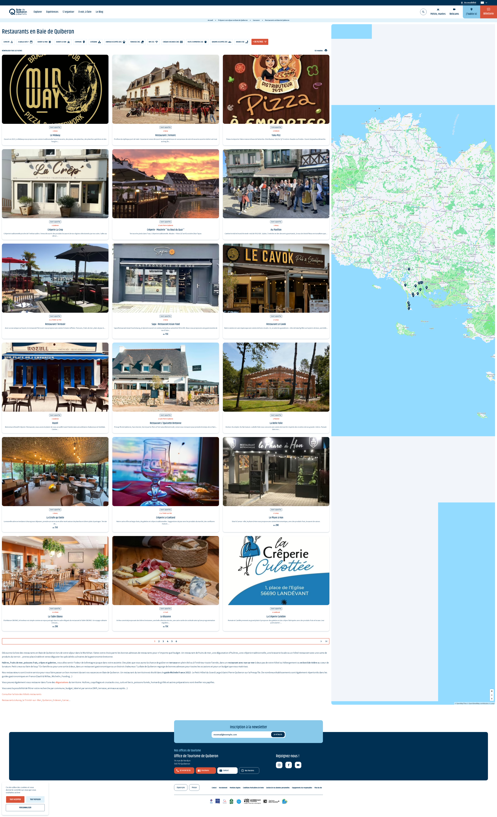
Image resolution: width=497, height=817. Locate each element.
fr (482, 3)
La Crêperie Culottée (276, 617)
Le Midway (55, 135)
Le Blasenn (165, 617)
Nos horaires (249, 770)
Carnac (65, 700)
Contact (226, 770)
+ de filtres (258, 42)
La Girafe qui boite (55, 518)
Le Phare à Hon (276, 518)
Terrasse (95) (135, 41)
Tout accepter (15, 799)
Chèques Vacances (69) (171, 41)
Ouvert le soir (61, 41)
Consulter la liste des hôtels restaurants (21, 694)
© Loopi (491, 703)
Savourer (256, 20)
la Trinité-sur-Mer (32, 700)
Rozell (55, 423)
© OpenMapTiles (461, 703)
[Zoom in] (492, 691)
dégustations (61, 682)
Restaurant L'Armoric (165, 135)
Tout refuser (35, 799)
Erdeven (57, 700)
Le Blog (99, 12)
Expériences (52, 12)
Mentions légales (235, 787)
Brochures (205, 770)
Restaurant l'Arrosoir (55, 324)
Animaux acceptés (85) (114, 41)
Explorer (38, 12)
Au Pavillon (276, 230)
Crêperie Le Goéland (165, 518)
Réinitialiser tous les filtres (12, 50)
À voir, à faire (85, 12)
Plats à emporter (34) (195, 41)
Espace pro (181, 787)
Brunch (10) (240, 41)
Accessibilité (468, 2)
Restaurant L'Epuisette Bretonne (165, 423)
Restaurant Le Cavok (276, 324)
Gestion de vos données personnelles (278, 787)
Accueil (210, 20)
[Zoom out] (492, 695)
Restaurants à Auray (11, 700)
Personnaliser (25, 807)
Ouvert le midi (42, 41)
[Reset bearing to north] (492, 699)
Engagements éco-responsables (302, 787)
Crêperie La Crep (55, 230)
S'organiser (68, 12)
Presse (194, 787)
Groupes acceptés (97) (219, 41)
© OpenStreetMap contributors (477, 703)
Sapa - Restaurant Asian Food (166, 324)
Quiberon (47, 700)
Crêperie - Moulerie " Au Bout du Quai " (165, 230)
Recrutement (223, 787)
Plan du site (318, 787)
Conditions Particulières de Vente (253, 787)
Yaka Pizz (276, 135)
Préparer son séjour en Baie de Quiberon (233, 20)
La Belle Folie (276, 423)
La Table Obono (55, 617)
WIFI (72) (151, 41)
